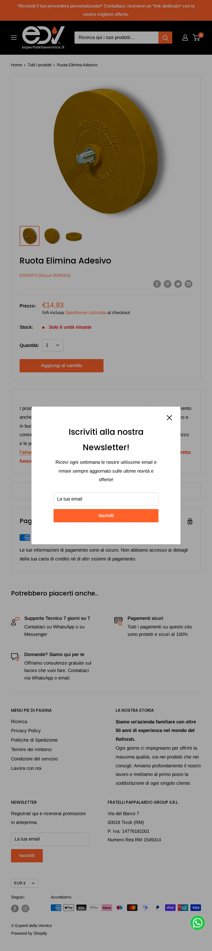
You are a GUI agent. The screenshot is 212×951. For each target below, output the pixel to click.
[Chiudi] (169, 417)
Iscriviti (106, 515)
